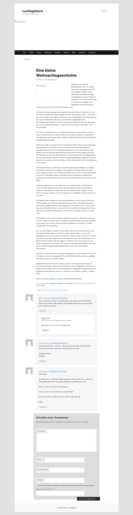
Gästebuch (82, 52)
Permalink (42, 285)
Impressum (92, 52)
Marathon (57, 52)
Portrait (31, 52)
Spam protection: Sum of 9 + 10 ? (45, 489)
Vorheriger (26, 59)
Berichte (66, 52)
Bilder (73, 52)
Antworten (43, 311)
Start (24, 52)
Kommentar (42, 431)
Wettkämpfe (48, 52)
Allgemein (70, 283)
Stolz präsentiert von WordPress (66, 508)
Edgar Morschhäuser (57, 283)
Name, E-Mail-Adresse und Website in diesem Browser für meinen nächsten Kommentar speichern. (67, 485)
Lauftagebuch (32, 11)
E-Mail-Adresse (43, 469)
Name (41, 459)
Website (40, 480)
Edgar (48, 318)
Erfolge (39, 52)
